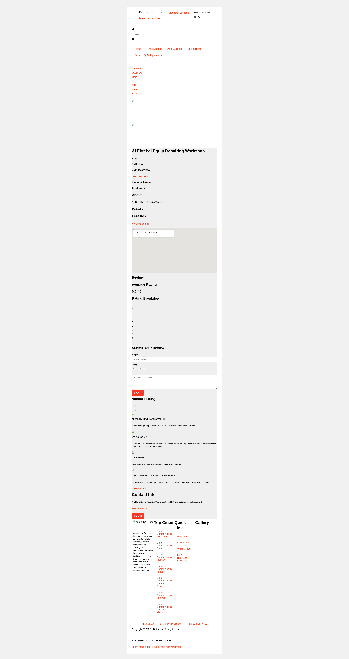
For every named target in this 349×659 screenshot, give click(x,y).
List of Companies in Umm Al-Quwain (164, 582)
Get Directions (140, 176)
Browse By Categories (147, 55)
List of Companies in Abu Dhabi (164, 534)
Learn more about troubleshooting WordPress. (157, 647)
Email (135, 89)
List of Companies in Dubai (164, 545)
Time (134, 77)
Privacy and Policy (197, 624)
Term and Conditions (170, 624)
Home (138, 49)
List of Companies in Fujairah (164, 595)
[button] (174, 30)
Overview (137, 72)
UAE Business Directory (182, 558)
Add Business (174, 49)
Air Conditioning (140, 223)
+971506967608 (141, 508)
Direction (137, 68)
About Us (182, 536)
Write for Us (183, 549)
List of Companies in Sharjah (164, 557)
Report (138, 516)
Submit (137, 393)
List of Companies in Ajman (164, 569)
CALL (135, 85)
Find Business (154, 49)
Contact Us (183, 542)
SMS (134, 93)
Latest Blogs (194, 49)
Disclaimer (148, 624)
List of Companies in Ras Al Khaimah (164, 608)
